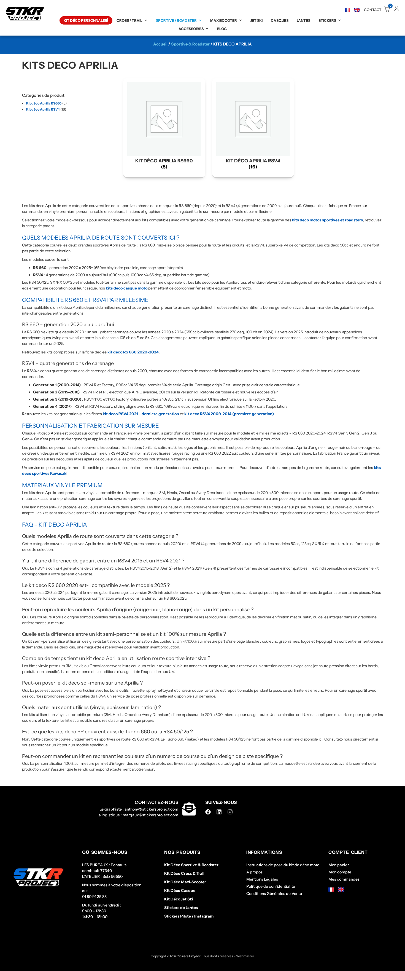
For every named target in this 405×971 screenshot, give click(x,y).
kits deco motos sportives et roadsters (327, 220)
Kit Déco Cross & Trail (184, 873)
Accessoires (191, 28)
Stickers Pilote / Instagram (189, 916)
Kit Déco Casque (179, 890)
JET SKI (256, 20)
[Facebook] (208, 812)
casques (279, 20)
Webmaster (245, 956)
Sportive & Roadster (190, 44)
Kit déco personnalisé (86, 20)
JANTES (303, 20)
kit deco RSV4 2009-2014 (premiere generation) (229, 413)
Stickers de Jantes (181, 907)
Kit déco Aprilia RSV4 (43, 109)
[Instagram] (230, 812)
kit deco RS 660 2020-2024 (133, 352)
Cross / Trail (129, 20)
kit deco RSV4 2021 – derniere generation (141, 413)
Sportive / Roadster (176, 20)
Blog (222, 28)
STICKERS (327, 20)
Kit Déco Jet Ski (178, 899)
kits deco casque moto (126, 288)
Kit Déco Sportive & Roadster (191, 864)
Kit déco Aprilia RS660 (43, 103)
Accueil (160, 44)
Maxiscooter (223, 20)
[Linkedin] (219, 812)
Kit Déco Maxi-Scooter (185, 881)
